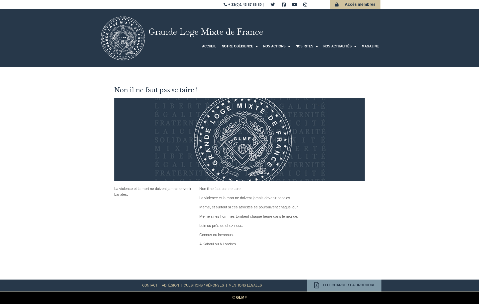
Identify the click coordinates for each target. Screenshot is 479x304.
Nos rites (304, 46)
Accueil (209, 46)
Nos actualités (337, 46)
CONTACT (149, 285)
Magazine (370, 46)
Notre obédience (237, 46)
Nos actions (274, 46)
